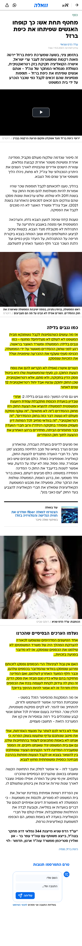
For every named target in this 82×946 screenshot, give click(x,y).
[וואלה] (41, 5)
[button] (65, 5)
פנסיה (62, 849)
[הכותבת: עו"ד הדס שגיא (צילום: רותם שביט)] (41, 581)
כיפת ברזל (72, 849)
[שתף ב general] (7, 5)
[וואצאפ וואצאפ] (14, 5)
